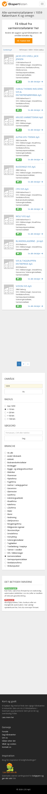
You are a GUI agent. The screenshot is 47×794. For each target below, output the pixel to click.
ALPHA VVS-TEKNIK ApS (27, 137)
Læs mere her (8, 717)
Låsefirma (11, 507)
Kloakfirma (11, 501)
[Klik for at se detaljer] (9, 59)
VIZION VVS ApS (24, 286)
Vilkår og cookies (9, 744)
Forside (5, 731)
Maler (9, 511)
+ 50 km (10, 415)
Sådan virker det (9, 741)
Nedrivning (11, 517)
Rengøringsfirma (14, 524)
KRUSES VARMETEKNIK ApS (29, 117)
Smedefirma (12, 533)
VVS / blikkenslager (15, 553)
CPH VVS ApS (22, 189)
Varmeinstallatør (14, 556)
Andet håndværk (14, 456)
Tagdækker (12, 543)
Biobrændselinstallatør (16, 462)
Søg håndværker (9, 734)
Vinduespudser (13, 566)
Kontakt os (6, 747)
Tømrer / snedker (14, 549)
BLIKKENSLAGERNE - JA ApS (29, 241)
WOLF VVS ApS (23, 216)
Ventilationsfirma (14, 562)
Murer (9, 514)
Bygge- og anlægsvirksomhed (20, 469)
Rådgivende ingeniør (15, 527)
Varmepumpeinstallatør (17, 559)
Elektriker (11, 472)
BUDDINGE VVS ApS (26, 166)
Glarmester (12, 491)
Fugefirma (11, 482)
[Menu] (42, 4)
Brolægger (11, 465)
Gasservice (11, 488)
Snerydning (12, 537)
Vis (23, 391)
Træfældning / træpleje (17, 546)
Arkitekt (10, 459)
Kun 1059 (11, 406)
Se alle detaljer (34, 81)
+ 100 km (11, 419)
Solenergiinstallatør (15, 540)
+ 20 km (10, 412)
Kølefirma (11, 504)
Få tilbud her (23, 41)
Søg (23, 438)
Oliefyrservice (13, 520)
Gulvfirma (11, 495)
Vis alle (10, 453)
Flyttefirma (11, 478)
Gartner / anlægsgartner (17, 485)
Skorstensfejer (13, 530)
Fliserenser (11, 475)
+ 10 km (10, 409)
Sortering (7, 50)
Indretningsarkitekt (15, 498)
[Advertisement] (23, 335)
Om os (5, 737)
